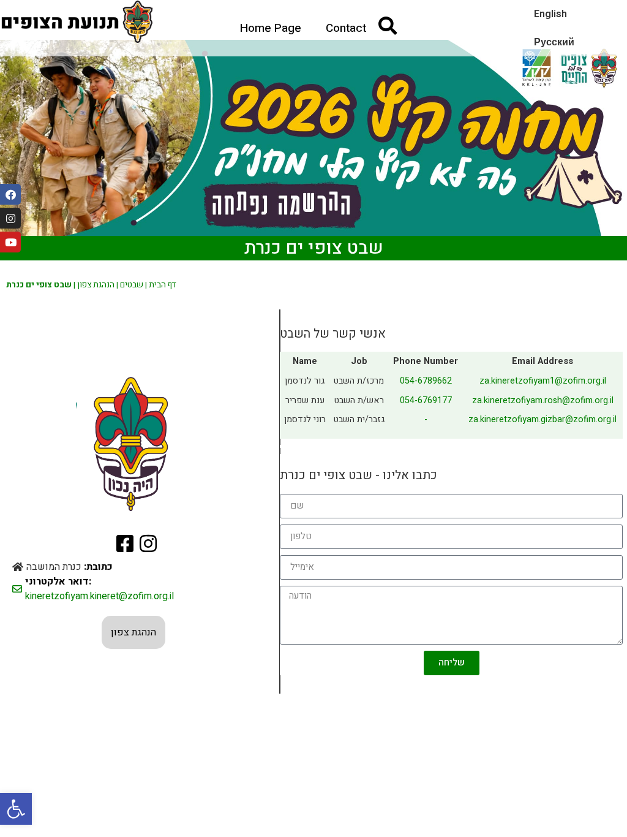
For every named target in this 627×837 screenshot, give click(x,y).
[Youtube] (10, 242)
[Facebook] (10, 194)
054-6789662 (426, 380)
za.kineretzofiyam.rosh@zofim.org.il (543, 400)
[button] (16, 809)
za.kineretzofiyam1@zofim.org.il (542, 380)
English (550, 14)
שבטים (131, 285)
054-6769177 (426, 400)
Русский (554, 42)
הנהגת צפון (96, 285)
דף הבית (162, 285)
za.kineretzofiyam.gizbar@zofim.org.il (542, 419)
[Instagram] (10, 218)
